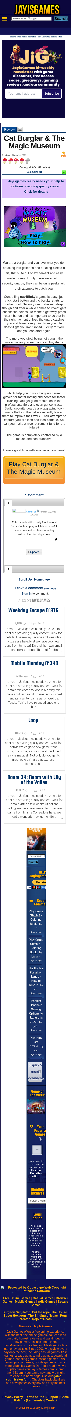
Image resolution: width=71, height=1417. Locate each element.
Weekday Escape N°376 (33, 610)
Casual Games (43, 1298)
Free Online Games (16, 1298)
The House (59, 1312)
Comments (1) (34, 172)
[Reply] (55, 540)
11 (30, 623)
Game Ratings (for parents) (41, 1398)
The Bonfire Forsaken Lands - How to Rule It (36, 976)
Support (52, 1397)
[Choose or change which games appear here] (40, 1139)
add (37, 1150)
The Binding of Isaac (43, 1315)
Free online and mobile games (37, 10)
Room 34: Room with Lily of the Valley (34, 779)
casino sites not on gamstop (23, 37)
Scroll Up (25, 579)
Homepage (42, 579)
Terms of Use (34, 1397)
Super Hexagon (14, 1315)
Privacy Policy (12, 1397)
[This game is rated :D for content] (64, 172)
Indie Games (46, 1301)
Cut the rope (41, 1312)
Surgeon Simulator (16, 1312)
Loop (33, 720)
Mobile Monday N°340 (34, 663)
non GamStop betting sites (50, 37)
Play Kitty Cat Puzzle (35, 1042)
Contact (51, 1400)
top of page (50, 588)
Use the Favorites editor (36, 1173)
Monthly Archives (37, 1191)
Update (34, 552)
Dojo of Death (42, 1319)
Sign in (27, 593)
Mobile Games (25, 1301)
